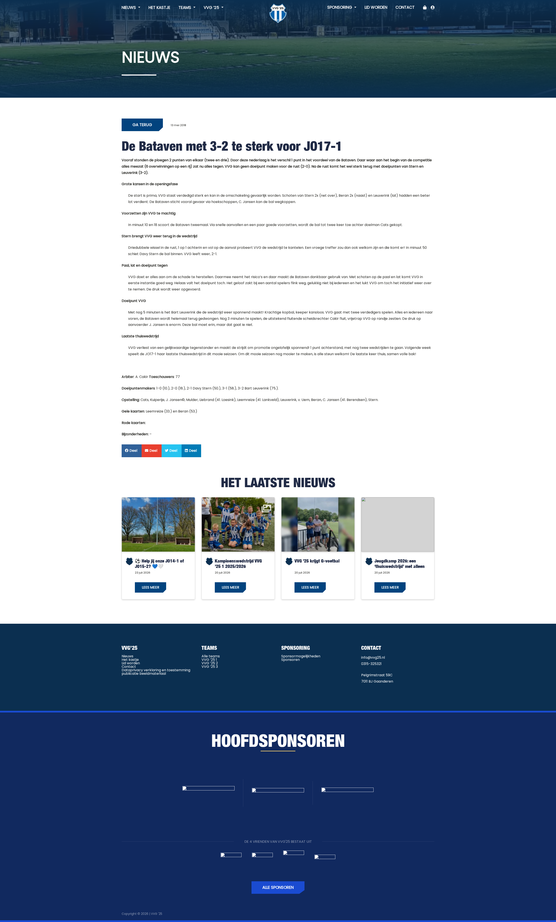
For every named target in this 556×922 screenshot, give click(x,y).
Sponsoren (290, 659)
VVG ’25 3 (210, 666)
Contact (405, 7)
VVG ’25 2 (210, 663)
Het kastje (159, 7)
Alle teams (211, 656)
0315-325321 (371, 663)
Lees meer (150, 587)
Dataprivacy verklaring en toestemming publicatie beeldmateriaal (156, 672)
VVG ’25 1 (209, 659)
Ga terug (142, 124)
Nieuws (129, 7)
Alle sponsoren (278, 887)
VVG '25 (156, 914)
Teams (185, 7)
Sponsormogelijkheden (300, 656)
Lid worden (376, 7)
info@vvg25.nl (373, 657)
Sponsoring (340, 7)
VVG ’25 (212, 7)
